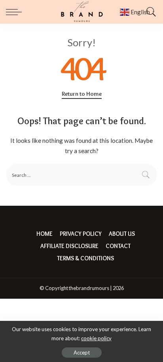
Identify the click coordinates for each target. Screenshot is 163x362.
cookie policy (96, 338)
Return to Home (82, 93)
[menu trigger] (16, 12)
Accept (82, 352)
